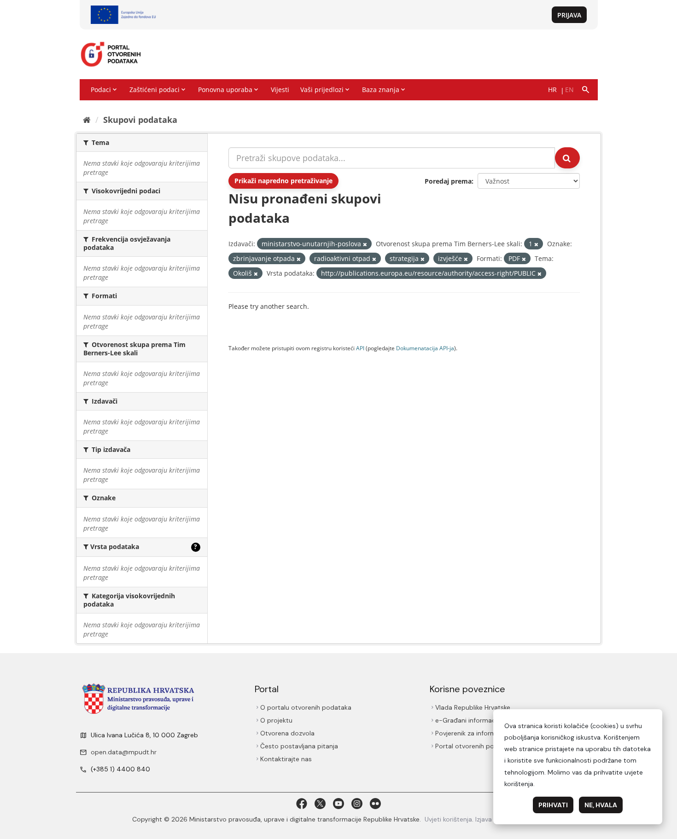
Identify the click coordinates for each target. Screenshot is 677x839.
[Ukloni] (365, 244)
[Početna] (87, 119)
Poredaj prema (448, 181)
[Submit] (567, 157)
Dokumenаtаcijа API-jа (425, 348)
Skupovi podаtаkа (140, 119)
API (360, 348)
